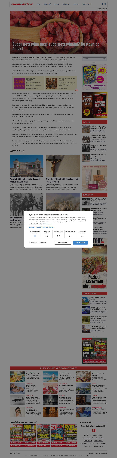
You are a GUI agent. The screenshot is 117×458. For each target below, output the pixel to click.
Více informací (47, 224)
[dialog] (58, 229)
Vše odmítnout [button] (63, 242)
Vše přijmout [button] (80, 242)
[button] (58, 227)
